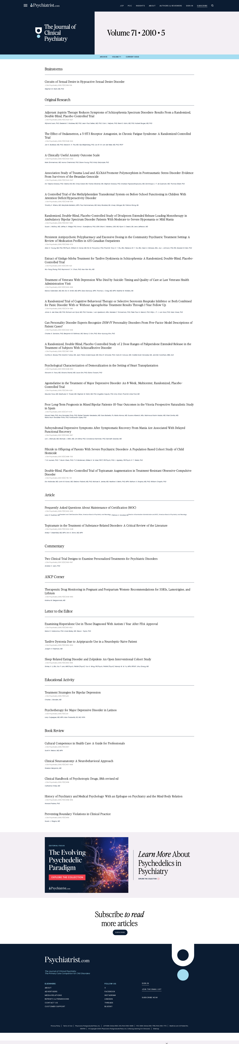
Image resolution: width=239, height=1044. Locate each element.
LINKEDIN (109, 999)
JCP (122, 5)
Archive (103, 57)
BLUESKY (109, 1006)
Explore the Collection (147, 879)
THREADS (109, 1002)
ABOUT (48, 988)
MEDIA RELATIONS (53, 995)
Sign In (189, 5)
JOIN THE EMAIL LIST (152, 989)
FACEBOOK (110, 991)
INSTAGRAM (110, 995)
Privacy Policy (55, 1026)
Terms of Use (67, 1026)
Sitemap (156, 1029)
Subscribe (202, 5)
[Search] (212, 5)
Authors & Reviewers (171, 5)
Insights (140, 5)
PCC (130, 5)
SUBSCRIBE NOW (150, 997)
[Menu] (25, 5)
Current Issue (132, 57)
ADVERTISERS (51, 991)
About (152, 5)
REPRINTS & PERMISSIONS (57, 999)
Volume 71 (116, 57)
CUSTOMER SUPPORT (55, 1006)
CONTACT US (51, 1002)
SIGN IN (145, 983)
